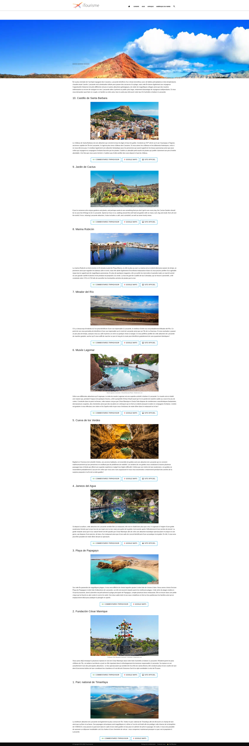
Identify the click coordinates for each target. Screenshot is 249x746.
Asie (143, 6)
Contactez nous (161, 744)
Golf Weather (172, 744)
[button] (174, 7)
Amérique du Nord (163, 6)
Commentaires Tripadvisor (107, 159)
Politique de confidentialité (148, 744)
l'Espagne (80, 64)
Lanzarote (86, 64)
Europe (136, 6)
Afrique (151, 6)
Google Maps (131, 159)
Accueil (74, 13)
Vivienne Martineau (80, 73)
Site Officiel (150, 159)
